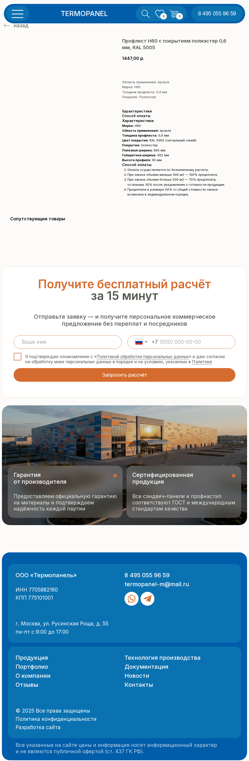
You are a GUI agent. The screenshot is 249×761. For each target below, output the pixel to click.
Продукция (32, 657)
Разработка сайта (38, 727)
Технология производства (162, 657)
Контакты (138, 684)
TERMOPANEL (84, 13)
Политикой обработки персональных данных (143, 356)
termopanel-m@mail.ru (156, 584)
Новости (136, 675)
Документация (146, 666)
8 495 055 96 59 (147, 575)
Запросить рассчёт (124, 375)
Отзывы (27, 684)
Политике (202, 361)
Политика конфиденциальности (56, 719)
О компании (33, 675)
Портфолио (32, 666)
